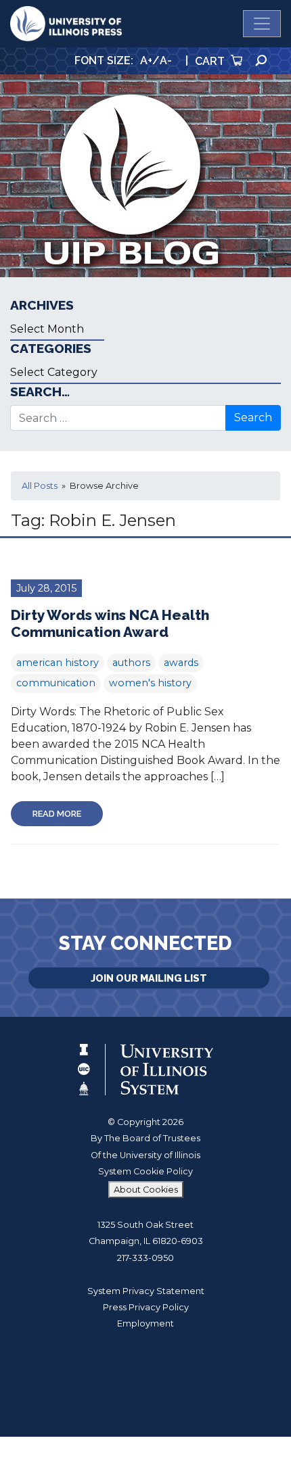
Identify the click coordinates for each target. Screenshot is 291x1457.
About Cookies (146, 1190)
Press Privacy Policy (146, 1307)
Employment (145, 1323)
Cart (211, 61)
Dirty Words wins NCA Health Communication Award (110, 623)
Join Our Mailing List (149, 978)
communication (55, 683)
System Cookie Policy (145, 1171)
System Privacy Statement (145, 1291)
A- (166, 60)
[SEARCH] (261, 60)
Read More (56, 814)
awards (181, 662)
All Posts (40, 486)
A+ (146, 60)
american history (57, 662)
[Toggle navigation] (262, 23)
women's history (150, 683)
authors (131, 662)
